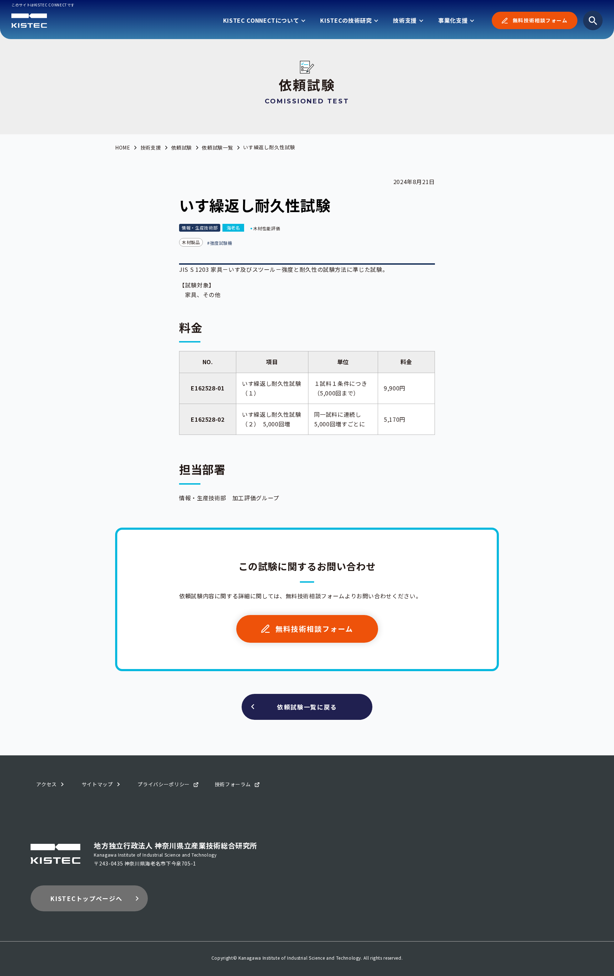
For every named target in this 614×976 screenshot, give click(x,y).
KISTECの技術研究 (346, 20)
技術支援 (405, 20)
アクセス (46, 784)
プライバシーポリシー (163, 784)
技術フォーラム (233, 784)
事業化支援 (453, 20)
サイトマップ (97, 784)
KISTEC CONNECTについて (261, 20)
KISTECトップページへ (86, 898)
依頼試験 (181, 147)
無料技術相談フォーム (540, 20)
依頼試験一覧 (217, 147)
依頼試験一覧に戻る (307, 706)
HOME (122, 147)
